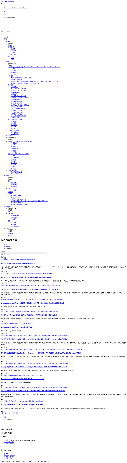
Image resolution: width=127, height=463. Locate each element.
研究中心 (10, 193)
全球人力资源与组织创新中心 (20, 199)
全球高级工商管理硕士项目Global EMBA (20, 141)
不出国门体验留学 (13, 130)
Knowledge (9, 455)
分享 (9, 221)
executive (9, 456)
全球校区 (14, 52)
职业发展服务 (15, 215)
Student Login (16, 8)
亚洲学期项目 (15, 132)
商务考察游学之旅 (16, 172)
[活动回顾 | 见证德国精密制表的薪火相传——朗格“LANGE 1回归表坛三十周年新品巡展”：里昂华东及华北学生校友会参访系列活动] (41, 349)
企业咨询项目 (15, 134)
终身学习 (14, 219)
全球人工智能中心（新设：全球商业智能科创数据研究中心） (29, 201)
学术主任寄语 (15, 157)
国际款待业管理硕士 (17, 107)
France (8, 453)
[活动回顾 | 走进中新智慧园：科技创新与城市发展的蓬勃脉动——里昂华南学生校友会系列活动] (30, 285)
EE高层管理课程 (13, 170)
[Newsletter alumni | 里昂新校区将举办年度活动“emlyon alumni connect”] (22, 375)
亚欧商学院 (7, 458)
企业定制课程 (15, 174)
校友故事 (14, 222)
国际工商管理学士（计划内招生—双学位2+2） (25, 83)
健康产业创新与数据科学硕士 (20, 105)
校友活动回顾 (15, 226)
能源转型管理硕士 (16, 103)
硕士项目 (10, 85)
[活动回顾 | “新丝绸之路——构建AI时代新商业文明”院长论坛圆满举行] (22, 401)
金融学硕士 (14, 94)
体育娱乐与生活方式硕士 (18, 96)
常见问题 (14, 74)
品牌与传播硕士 (16, 99)
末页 (17, 413)
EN (5, 11)
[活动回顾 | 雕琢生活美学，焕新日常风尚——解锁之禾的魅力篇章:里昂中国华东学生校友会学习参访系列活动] (34, 335)
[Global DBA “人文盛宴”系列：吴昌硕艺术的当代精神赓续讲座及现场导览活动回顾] (26, 273)
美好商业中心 (15, 197)
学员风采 (14, 164)
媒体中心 (10, 56)
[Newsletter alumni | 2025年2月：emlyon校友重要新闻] (17, 323)
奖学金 (13, 128)
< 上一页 (3, 413)
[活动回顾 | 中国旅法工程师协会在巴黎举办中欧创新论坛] (18, 259)
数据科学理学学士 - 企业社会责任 (21, 78)
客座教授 (14, 184)
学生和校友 (14, 148)
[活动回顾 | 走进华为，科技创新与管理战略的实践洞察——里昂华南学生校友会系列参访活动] (29, 311)
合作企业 (10, 235)
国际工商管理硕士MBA (15, 119)
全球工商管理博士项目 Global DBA (18, 154)
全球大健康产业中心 (17, 202)
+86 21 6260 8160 (9, 442)
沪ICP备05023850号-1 (35, 461)
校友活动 (14, 217)
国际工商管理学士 (16, 79)
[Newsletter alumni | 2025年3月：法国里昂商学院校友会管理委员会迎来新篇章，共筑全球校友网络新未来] (33, 299)
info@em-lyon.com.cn (10, 443)
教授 (9, 181)
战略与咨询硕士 (16, 92)
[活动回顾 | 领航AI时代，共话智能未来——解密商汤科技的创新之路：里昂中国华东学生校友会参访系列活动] (34, 363)
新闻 (12, 58)
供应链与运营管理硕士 (18, 112)
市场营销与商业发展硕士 (18, 116)
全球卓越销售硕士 (16, 114)
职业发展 (14, 126)
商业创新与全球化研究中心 (19, 204)
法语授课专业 (15, 117)
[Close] (1, 33)
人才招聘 (14, 54)
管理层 (13, 49)
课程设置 (14, 70)
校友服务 (10, 213)
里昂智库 (10, 192)
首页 (5, 40)
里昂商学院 (11, 47)
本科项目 (10, 76)
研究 (9, 188)
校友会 (10, 212)
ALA (49, 461)
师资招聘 (14, 186)
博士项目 (14, 190)
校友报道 (14, 224)
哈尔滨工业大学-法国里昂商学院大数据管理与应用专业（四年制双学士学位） (34, 81)
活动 (12, 59)
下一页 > (13, 413)
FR (5, 14)
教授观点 (14, 163)
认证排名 (14, 50)
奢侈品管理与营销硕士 (18, 108)
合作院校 (10, 233)
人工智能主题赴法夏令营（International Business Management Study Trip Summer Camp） (34, 67)
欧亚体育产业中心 (16, 195)
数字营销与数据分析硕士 (18, 88)
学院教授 (14, 183)
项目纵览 (14, 68)
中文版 (6, 36)
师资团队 (14, 146)
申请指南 (14, 72)
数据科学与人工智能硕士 (18, 90)
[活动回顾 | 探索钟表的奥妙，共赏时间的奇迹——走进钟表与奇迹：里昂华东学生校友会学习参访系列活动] (34, 387)
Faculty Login (8, 8)
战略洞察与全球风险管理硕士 (20, 97)
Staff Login (23, 8)
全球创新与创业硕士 (17, 110)
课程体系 (14, 145)
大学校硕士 (14, 87)
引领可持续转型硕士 (17, 101)
